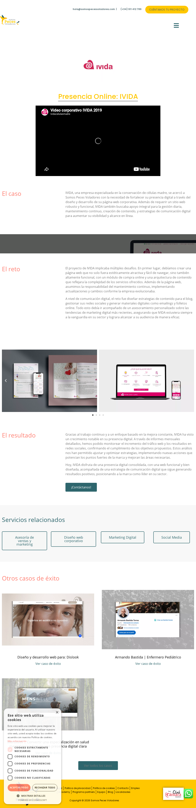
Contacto (123, 788)
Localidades (123, 792)
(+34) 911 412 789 (131, 9)
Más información (17, 741)
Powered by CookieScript (32, 800)
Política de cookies (104, 788)
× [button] (57, 712)
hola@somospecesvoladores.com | (95, 9)
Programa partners (84, 792)
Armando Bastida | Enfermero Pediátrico (148, 657)
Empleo (135, 788)
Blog (110, 792)
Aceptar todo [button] (19, 787)
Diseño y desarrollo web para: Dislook (48, 657)
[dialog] (32, 756)
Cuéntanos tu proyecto (167, 10)
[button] (176, 25)
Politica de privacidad (78, 788)
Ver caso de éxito (48, 663)
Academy (64, 792)
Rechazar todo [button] (45, 787)
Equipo (101, 792)
